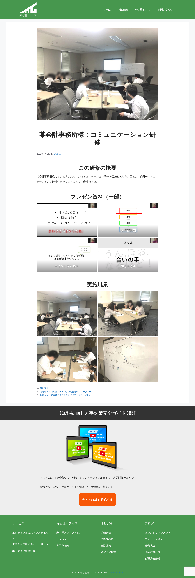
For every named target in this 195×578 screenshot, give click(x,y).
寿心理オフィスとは (68, 532)
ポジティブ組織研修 (23, 550)
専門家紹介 (62, 545)
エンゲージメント (155, 539)
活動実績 (124, 9)
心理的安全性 (152, 558)
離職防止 (150, 545)
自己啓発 (106, 545)
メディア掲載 (108, 552)
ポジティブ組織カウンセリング (30, 544)
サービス (108, 9)
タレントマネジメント (158, 532)
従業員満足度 (152, 552)
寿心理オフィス (143, 9)
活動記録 (44, 388)
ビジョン (61, 539)
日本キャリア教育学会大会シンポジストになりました (65, 395)
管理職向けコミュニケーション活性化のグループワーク (66, 391)
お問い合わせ (165, 9)
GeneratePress (115, 572)
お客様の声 (107, 539)
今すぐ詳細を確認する (97, 499)
